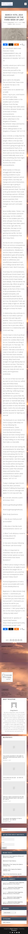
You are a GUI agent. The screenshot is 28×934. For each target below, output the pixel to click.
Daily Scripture (6, 922)
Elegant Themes (14, 928)
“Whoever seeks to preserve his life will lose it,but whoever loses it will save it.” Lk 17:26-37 (13, 798)
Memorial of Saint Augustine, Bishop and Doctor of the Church (13, 856)
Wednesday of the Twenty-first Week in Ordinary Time (13, 865)
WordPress (14, 930)
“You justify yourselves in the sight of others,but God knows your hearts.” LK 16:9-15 (13, 757)
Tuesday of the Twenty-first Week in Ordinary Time (12, 870)
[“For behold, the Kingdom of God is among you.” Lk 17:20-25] (14, 809)
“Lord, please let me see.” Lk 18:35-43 (13, 777)
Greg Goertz (11, 22)
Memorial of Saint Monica (9, 861)
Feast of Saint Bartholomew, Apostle (12, 874)
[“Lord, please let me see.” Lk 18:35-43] (14, 769)
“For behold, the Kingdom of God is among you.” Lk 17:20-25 (12, 819)
